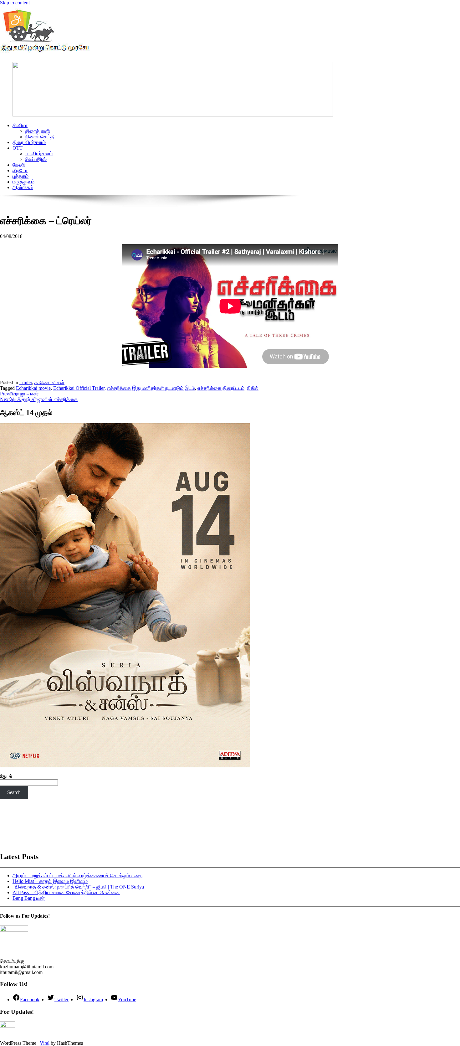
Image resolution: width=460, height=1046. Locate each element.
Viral (44, 1043)
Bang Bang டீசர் (29, 898)
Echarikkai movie (33, 388)
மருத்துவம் (23, 181)
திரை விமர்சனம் (29, 142)
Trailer (25, 382)
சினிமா (20, 125)
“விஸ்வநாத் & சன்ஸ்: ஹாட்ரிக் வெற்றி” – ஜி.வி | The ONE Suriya (78, 886)
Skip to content (15, 2)
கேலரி (19, 164)
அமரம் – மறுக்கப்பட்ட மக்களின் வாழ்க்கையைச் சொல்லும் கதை (77, 875)
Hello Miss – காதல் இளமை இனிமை (50, 881)
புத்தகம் (20, 176)
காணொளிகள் (49, 382)
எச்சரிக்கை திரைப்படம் (220, 388)
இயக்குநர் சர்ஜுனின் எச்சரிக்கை (39, 399)
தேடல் (6, 776)
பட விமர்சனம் (39, 153)
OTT (18, 148)
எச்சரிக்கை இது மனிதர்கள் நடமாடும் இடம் (151, 388)
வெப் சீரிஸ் (36, 159)
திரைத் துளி (37, 131)
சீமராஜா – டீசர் (19, 393)
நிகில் (252, 388)
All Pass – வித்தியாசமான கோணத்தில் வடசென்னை (66, 892)
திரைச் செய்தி (40, 136)
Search (14, 792)
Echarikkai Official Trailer (79, 388)
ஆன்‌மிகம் (23, 187)
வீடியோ (20, 170)
